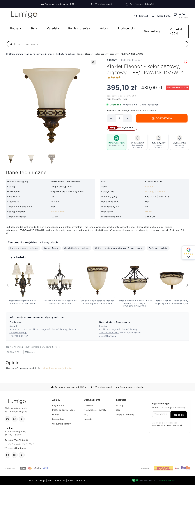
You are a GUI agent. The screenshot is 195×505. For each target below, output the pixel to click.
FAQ (86, 414)
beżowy (149, 191)
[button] (93, 62)
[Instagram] (15, 419)
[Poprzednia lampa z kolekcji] (8, 285)
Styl (32, 28)
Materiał (52, 28)
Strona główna (16, 54)
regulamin (157, 425)
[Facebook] (7, 419)
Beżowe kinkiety (158, 248)
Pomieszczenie (78, 28)
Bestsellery (152, 31)
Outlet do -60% (177, 31)
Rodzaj (14, 28)
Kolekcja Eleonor (131, 60)
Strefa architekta (125, 414)
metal (53, 211)
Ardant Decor (51, 248)
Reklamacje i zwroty (95, 410)
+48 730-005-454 (109, 332)
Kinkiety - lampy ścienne (24, 248)
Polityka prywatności (63, 410)
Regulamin (58, 405)
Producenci (125, 28)
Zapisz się (179, 415)
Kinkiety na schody (65, 54)
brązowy (160, 191)
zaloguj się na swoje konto (57, 368)
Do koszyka (164, 118)
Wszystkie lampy (61, 424)
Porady (120, 405)
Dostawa (89, 405)
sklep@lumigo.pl (18, 332)
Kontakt (88, 419)
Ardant (112, 60)
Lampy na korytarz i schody (39, 54)
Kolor (103, 28)
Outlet (55, 414)
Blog (118, 410)
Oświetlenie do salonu (76, 248)
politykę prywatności (174, 425)
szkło (61, 211)
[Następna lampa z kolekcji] (187, 285)
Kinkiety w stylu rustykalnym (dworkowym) (119, 248)
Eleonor (149, 186)
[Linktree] (22, 419)
